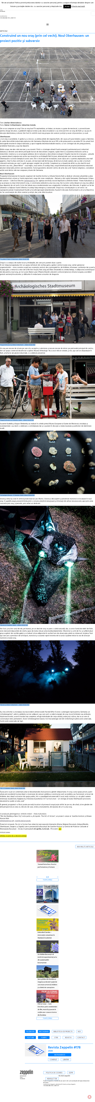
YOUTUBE (30, 1037)
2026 (50, 1051)
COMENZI (53, 1059)
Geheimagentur (30, 180)
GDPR (71, 1072)
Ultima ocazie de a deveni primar (13, 836)
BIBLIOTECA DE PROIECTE (63, 1031)
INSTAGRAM (44, 1031)
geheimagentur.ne (6, 820)
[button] (93, 13)
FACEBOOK (30, 1031)
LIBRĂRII (66, 1059)
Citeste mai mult (78, 6)
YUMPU (44, 1037)
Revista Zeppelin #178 (64, 1047)
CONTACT (81, 1037)
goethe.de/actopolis (23, 820)
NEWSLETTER (52, 1078)
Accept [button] (67, 6)
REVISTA (68, 1037)
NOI (79, 1031)
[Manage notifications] (89, 1097)
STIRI (56, 1037)
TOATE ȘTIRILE (47, 880)
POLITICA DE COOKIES (54, 1072)
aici (60, 829)
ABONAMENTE (59, 1055)
